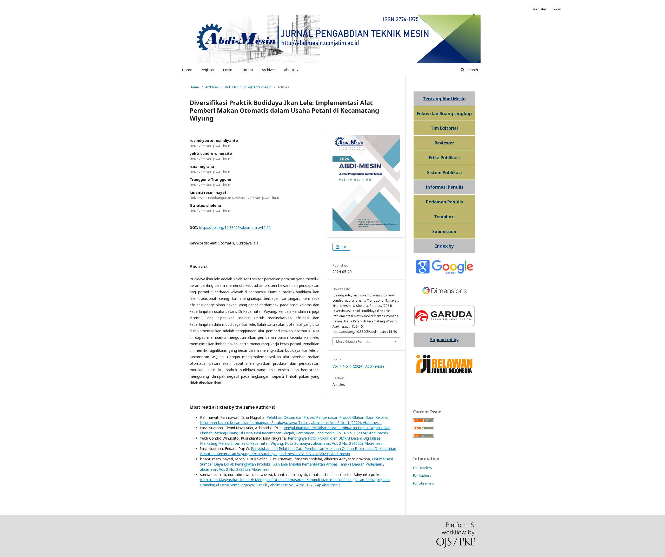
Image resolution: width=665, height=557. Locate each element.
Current (247, 69)
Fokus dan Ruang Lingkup (444, 113)
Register (208, 69)
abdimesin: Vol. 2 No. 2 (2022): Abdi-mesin (348, 443)
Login (227, 69)
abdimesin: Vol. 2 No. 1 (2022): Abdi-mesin (346, 422)
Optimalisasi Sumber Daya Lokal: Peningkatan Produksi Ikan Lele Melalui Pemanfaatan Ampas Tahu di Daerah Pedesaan (296, 461)
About (289, 69)
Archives (269, 69)
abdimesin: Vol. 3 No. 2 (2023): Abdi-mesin (315, 453)
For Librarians (423, 483)
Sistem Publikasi (444, 172)
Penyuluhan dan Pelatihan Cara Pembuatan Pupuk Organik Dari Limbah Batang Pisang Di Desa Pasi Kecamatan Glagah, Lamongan (295, 430)
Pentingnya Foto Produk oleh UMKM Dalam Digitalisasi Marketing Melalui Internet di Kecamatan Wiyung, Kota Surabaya (290, 441)
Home (187, 69)
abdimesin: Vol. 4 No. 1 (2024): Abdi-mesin (352, 432)
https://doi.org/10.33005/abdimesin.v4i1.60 (235, 227)
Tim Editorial (444, 128)
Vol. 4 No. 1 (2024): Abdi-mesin (248, 87)
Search (472, 69)
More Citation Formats (353, 341)
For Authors (422, 475)
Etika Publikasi (444, 158)
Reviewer (444, 143)
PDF (343, 246)
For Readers (422, 467)
